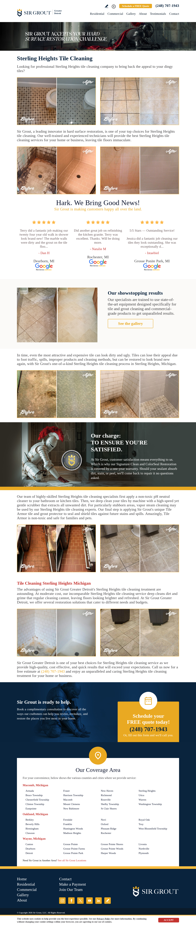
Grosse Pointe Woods (112, 848)
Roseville (106, 799)
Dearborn (30, 848)
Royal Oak (144, 819)
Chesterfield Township (37, 799)
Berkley (30, 819)
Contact (174, 13)
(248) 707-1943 (167, 6)
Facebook (71, 900)
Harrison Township (73, 795)
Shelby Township (110, 804)
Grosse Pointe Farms (74, 848)
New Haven (107, 790)
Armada (30, 790)
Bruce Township (34, 795)
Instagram (62, 900)
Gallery (131, 13)
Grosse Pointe (70, 844)
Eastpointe (31, 808)
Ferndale (67, 819)
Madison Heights (72, 833)
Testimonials (158, 13)
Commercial (115, 13)
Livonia (143, 844)
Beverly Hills (32, 824)
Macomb (67, 799)
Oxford (104, 824)
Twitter (80, 900)
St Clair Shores (109, 808)
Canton (29, 844)
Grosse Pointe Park (73, 853)
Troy (141, 824)
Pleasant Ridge (108, 828)
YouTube (89, 900)
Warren (142, 799)
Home (22, 879)
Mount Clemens (71, 804)
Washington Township (150, 804)
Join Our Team (71, 889)
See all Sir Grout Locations (72, 860)
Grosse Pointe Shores (112, 844)
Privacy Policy (104, 919)
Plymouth (144, 853)
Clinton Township (35, 804)
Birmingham (32, 828)
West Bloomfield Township (153, 828)
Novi (103, 819)
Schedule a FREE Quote (135, 6)
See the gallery (130, 323)
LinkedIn (98, 900)
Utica (141, 795)
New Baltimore (71, 808)
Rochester (106, 833)
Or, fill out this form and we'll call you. (148, 735)
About (143, 13)
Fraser (66, 790)
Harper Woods (108, 853)
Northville (144, 848)
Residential (97, 13)
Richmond (106, 795)
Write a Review (106, 6)
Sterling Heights (147, 790)
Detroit (29, 853)
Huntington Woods (73, 828)
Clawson (30, 833)
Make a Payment (72, 884)
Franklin (67, 824)
